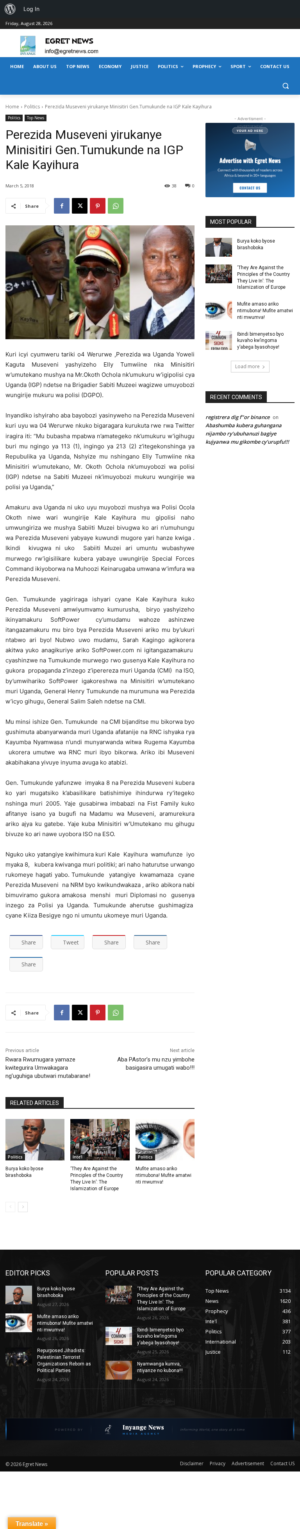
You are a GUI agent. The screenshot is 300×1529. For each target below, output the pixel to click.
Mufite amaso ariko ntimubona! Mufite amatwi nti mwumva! (163, 1175)
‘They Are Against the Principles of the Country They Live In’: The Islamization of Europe (263, 277)
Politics (32, 106)
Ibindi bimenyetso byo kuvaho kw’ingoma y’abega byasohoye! (260, 340)
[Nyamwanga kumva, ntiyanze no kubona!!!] (118, 1370)
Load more (247, 366)
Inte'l (77, 1157)
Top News (35, 118)
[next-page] (23, 1207)
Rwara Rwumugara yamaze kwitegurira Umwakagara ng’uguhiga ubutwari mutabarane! (47, 1067)
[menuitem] (10, 9)
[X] (80, 206)
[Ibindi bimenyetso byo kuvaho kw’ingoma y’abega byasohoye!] (218, 340)
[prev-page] (10, 1207)
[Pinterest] (97, 206)
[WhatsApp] (115, 206)
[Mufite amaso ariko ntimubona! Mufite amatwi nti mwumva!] (165, 1139)
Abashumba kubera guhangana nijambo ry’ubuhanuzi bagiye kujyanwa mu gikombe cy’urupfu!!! (247, 433)
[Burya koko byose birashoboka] (34, 1139)
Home (12, 106)
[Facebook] (62, 206)
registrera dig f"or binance (237, 417)
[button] (285, 85)
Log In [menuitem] (31, 8)
